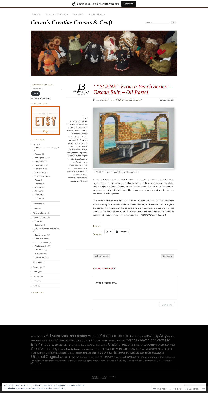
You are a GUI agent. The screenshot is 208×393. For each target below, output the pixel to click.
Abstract (38, 154)
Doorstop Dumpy (73, 349)
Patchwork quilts (41, 246)
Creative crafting (44, 349)
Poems (37, 180)
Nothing (36, 272)
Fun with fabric (103, 349)
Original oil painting (74, 357)
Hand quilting (37, 353)
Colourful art (75, 134)
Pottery (36, 281)
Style (125, 360)
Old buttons (141, 352)
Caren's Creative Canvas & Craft (71, 22)
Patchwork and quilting (151, 357)
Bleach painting (40, 161)
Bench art (70, 131)
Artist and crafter (73, 336)
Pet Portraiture (37, 361)
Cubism (36, 208)
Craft (92, 345)
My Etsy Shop (105, 352)
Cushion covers (41, 235)
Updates (38, 198)
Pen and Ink (39, 172)
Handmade (154, 348)
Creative (144, 345)
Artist (74, 124)
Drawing (84, 349)
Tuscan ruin (74, 181)
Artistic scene (136, 336)
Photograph (48, 361)
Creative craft (167, 344)
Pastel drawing (81, 162)
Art (71, 121)
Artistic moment (114, 335)
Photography (69, 361)
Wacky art (156, 361)
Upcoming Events (96, 14)
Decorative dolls (41, 239)
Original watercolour (92, 357)
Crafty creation (101, 345)
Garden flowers (139, 349)
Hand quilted (166, 349)
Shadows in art (81, 178)
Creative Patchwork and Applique (47, 229)
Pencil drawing (170, 357)
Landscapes (39, 165)
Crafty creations (120, 344)
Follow (35, 93)
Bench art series (81, 131)
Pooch (77, 361)
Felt (95, 349)
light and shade (90, 353)
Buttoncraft (39, 225)
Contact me (78, 14)
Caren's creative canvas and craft (109, 341)
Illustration (50, 352)
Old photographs (155, 352)
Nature (117, 352)
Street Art (38, 195)
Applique (41, 336)
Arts (76, 127)
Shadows (71, 178)
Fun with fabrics (121, 348)
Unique (141, 360)
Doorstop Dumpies (42, 242)
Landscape (61, 353)
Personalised (39, 250)
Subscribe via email (43, 85)
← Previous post (102, 256)
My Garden (37, 262)
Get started (128, 4)
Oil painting (128, 352)
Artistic (78, 124)
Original (75, 153)
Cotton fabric (63, 345)
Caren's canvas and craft (79, 340)
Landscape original (74, 353)
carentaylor (107, 100)
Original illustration (74, 156)
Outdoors (107, 357)
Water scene (36, 363)
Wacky (149, 361)
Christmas (37, 204)
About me (36, 14)
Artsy (81, 127)
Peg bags (36, 276)
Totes (35, 286)
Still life (37, 191)
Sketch (111, 361)
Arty (85, 127)
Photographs (58, 361)
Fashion (90, 349)
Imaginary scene (77, 143)
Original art (83, 153)
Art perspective (78, 121)
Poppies (38, 184)
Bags (37, 221)
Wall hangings (40, 257)
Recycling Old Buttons (90, 361)
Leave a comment (167, 100)
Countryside (85, 345)
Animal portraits (40, 158)
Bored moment (48, 340)
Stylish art (133, 361)
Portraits (38, 187)
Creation (137, 345)
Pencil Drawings (41, 176)
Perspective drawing (75, 165)
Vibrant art (83, 181)
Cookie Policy (59, 388)
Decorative (62, 349)
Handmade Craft (39, 218)
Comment (167, 305)
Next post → (167, 256)
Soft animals (39, 253)
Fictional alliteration (40, 213)
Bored (38, 341)
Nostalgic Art (39, 169)
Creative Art (79, 137)
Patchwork (132, 357)
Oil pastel (81, 146)
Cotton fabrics (74, 345)
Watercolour (167, 361)
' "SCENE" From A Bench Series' (128, 100)
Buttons (62, 340)
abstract (34, 336)
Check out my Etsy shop (57, 14)
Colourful (53, 345)
